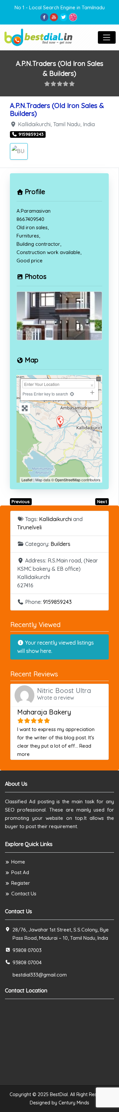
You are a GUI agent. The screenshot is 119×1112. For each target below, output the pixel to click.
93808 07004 (27, 962)
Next (102, 501)
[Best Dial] (38, 36)
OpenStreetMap (67, 479)
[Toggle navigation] (107, 37)
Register (20, 883)
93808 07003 (27, 950)
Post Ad (20, 872)
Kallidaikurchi (55, 519)
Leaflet (26, 479)
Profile (35, 191)
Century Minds (74, 1103)
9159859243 (57, 602)
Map (31, 360)
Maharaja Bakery (44, 712)
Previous (21, 501)
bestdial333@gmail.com (40, 975)
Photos (35, 276)
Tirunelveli (29, 527)
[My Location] (71, 394)
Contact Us (23, 893)
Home (18, 862)
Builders (60, 544)
